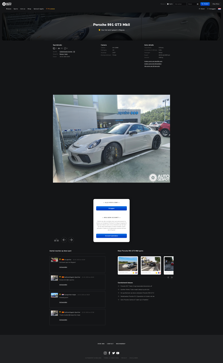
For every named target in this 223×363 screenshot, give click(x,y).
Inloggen (212, 9)
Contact (110, 344)
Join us (22, 9)
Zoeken (206, 4)
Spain (66, 54)
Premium (51, 9)
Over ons (101, 344)
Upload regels (39, 9)
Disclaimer (134, 358)
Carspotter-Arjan (70, 295)
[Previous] (168, 277)
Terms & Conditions (111, 358)
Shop (29, 9)
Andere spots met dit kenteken (153, 64)
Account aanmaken (111, 236)
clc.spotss (67, 260)
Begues (62, 54)
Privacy (124, 358)
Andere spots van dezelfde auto (153, 61)
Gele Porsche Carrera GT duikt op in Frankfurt (134, 300)
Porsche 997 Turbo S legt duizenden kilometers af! (136, 286)
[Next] (172, 277)
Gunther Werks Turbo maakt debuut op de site (135, 290)
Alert (203, 9)
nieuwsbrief (120, 344)
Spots (171, 4)
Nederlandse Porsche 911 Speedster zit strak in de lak (137, 296)
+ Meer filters (216, 4)
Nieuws (163, 4)
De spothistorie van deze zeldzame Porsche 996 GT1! (137, 293)
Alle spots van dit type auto (152, 66)
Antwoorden (63, 267)
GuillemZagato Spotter (66, 52)
